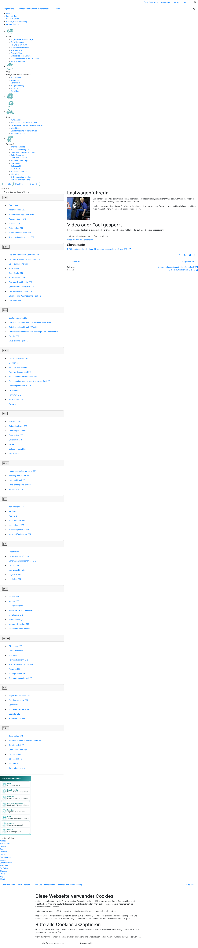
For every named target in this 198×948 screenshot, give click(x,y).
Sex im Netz (16, 163)
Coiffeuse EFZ (15, 300)
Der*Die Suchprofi (19, 158)
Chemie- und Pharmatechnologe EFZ (25, 296)
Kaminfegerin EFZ (16, 507)
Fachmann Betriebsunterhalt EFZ (23, 376)
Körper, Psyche (12, 24)
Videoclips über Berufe (21, 56)
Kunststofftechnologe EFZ (20, 534)
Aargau (3, 841)
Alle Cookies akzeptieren (79, 236)
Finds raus (13, 205)
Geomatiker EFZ (16, 435)
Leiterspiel (15, 83)
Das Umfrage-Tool (14, 832)
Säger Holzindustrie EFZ (19, 695)
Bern (2, 849)
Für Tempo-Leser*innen (21, 133)
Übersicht (10, 13)
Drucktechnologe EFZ (18, 341)
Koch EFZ (13, 516)
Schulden (15, 91)
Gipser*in (13, 444)
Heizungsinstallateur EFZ (19, 475)
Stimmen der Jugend (15, 825)
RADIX (19, 885)
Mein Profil (15, 169)
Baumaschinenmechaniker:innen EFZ (24, 259)
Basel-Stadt (5, 843)
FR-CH (177, 2)
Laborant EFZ (15, 552)
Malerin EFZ (14, 596)
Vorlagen (15, 80)
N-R (5, 638)
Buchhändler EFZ (16, 273)
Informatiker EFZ (16, 489)
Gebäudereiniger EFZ (18, 426)
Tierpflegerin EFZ (16, 745)
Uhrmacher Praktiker (18, 750)
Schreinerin (13, 705)
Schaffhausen (6, 863)
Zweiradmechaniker (17, 768)
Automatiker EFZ (16, 228)
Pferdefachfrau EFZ (17, 651)
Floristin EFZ (14, 390)
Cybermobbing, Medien (21, 177)
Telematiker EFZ (16, 736)
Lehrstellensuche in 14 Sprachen (25, 58)
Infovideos (15, 128)
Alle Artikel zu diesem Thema (16, 192)
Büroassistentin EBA (17, 277)
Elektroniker (14, 363)
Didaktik (19, 184)
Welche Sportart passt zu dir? (24, 122)
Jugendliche (9, 9)
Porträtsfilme (16, 53)
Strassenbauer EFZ (17, 718)
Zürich (2, 879)
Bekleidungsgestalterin (18, 264)
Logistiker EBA (15, 574)
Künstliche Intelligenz (20, 149)
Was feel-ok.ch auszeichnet (17, 792)
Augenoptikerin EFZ (17, 219)
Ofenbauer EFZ (15, 646)
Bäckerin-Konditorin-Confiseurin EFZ (24, 255)
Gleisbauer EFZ (15, 440)
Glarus (3, 854)
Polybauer (13, 655)
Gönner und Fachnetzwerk (43, 885)
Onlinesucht (16, 166)
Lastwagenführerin (17, 570)
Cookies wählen (101, 236)
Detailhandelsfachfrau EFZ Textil (23, 327)
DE (191, 2)
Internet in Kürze (18, 147)
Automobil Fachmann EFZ (20, 232)
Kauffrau (12, 511)
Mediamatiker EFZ (17, 606)
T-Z (4, 728)
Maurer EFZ (14, 601)
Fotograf (12, 404)
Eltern (57, 9)
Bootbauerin (14, 268)
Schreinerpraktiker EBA (19, 709)
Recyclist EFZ (15, 669)
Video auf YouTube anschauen (80, 240)
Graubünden (5, 857)
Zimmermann (14, 763)
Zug (1, 876)
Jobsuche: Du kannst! (20, 47)
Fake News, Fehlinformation (23, 152)
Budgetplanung (17, 85)
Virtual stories (17, 174)
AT (185, 2)
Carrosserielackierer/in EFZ (20, 282)
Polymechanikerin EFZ (18, 660)
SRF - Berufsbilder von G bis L (182, 270)
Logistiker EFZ (15, 579)
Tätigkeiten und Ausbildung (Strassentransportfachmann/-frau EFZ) (98, 249)
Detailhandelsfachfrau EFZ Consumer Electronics (30, 322)
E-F (4, 350)
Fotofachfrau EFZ (16, 399)
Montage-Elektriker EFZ (19, 624)
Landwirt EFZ (14, 565)
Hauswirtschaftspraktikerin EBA (22, 471)
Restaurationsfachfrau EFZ (20, 678)
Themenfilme (16, 50)
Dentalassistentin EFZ (18, 318)
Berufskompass (17, 42)
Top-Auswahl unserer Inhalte (18, 818)
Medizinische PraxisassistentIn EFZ (24, 610)
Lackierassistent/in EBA (19, 556)
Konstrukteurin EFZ (17, 520)
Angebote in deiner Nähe (16, 812)
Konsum (14, 88)
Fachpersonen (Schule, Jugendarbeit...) (34, 9)
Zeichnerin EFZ (15, 759)
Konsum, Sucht (12, 19)
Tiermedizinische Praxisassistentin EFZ (25, 740)
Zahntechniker (15, 754)
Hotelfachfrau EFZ (17, 480)
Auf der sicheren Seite (20, 180)
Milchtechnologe (16, 619)
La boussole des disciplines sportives (27, 125)
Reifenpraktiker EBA (17, 673)
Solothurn (4, 865)
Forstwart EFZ (15, 395)
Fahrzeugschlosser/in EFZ (20, 386)
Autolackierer (14, 223)
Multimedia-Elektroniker (19, 628)
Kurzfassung (16, 77)
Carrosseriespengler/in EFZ (20, 291)
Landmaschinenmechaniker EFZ (22, 561)
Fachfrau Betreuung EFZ (19, 367)
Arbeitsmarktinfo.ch (19, 61)
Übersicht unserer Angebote (17, 798)
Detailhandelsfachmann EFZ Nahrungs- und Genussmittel (33, 331)
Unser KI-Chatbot (13, 785)
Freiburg (3, 852)
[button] (180, 255)
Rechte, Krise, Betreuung (16, 21)
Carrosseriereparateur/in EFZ (21, 287)
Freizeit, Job (11, 16)
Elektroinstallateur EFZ (18, 358)
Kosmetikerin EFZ (16, 525)
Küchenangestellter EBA (19, 529)
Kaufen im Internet (19, 171)
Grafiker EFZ (14, 453)
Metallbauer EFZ (16, 615)
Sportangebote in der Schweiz (24, 131)
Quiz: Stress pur (18, 155)
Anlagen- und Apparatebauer (21, 214)
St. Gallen (4, 868)
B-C (5, 247)
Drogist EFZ (14, 336)
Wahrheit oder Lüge (19, 160)
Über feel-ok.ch (151, 2)
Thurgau (3, 871)
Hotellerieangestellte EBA (20, 485)
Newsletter (166, 2)
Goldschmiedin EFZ (17, 449)
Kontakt (27, 885)
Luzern (3, 860)
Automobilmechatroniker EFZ (21, 237)
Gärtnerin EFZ (15, 421)
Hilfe (9, 184)
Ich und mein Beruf (19, 45)
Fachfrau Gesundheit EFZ (20, 372)
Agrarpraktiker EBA (17, 210)
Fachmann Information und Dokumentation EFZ (29, 381)
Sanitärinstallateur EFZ (18, 700)
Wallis (2, 874)
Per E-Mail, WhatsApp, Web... (18, 805)
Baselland (4, 846)
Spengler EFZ (14, 714)
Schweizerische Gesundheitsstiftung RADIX (177, 267)
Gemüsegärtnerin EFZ (18, 430)
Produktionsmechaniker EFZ (21, 664)
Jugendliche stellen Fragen (22, 39)
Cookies (190, 885)
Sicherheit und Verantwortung (69, 885)
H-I (4, 463)
